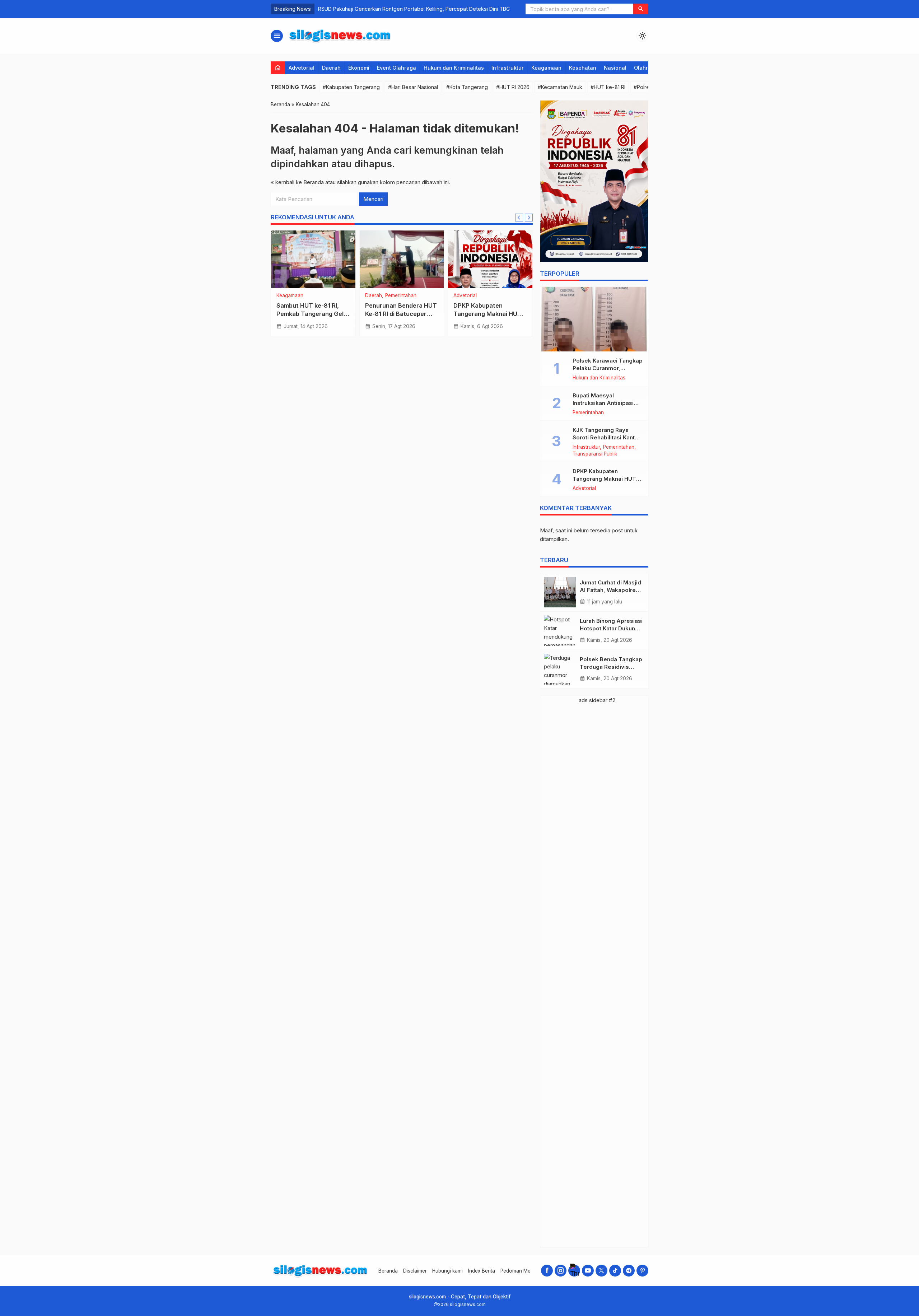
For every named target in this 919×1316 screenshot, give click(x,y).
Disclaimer (415, 1271)
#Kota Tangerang (467, 87)
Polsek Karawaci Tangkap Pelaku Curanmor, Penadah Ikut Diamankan (608, 368)
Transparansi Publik (595, 454)
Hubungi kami (447, 1271)
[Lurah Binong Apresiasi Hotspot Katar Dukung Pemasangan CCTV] (560, 630)
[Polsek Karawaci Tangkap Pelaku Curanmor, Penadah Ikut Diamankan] (594, 319)
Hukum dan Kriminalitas (454, 68)
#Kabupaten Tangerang (351, 87)
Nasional (615, 68)
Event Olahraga (396, 68)
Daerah (331, 68)
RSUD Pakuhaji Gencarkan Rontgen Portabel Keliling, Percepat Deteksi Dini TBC (414, 9)
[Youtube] (588, 1271)
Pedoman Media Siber (525, 1271)
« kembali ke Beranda (297, 182)
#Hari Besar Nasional (413, 87)
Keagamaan (546, 68)
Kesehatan (582, 68)
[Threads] (574, 1271)
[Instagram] (560, 1271)
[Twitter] (601, 1271)
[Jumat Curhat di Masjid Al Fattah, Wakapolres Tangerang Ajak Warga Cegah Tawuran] (560, 592)
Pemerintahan (400, 295)
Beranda (388, 1271)
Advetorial (301, 68)
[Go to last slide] (519, 217)
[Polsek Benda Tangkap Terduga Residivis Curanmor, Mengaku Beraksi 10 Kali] (560, 669)
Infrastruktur (507, 68)
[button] (640, 9)
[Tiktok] (615, 1271)
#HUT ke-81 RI (608, 87)
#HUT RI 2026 (513, 87)
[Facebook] (547, 1271)
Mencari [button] (373, 199)
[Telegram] (629, 1271)
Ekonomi (358, 68)
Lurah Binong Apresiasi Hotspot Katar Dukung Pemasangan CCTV (611, 628)
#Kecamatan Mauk (560, 87)
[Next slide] (529, 217)
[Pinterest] (642, 1271)
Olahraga (646, 68)
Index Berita (481, 1271)
